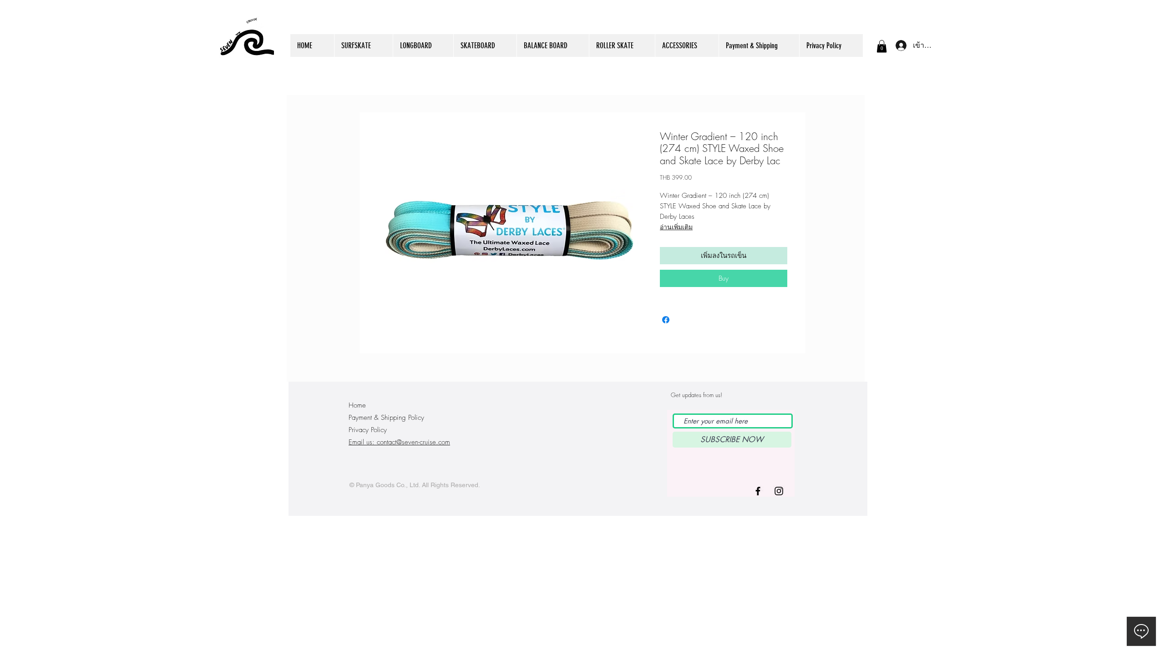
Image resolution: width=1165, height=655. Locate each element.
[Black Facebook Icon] (758, 491)
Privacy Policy (368, 429)
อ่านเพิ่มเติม (676, 226)
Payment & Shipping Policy (386, 417)
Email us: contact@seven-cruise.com (399, 442)
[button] (881, 46)
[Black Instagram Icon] (779, 491)
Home (357, 405)
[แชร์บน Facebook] (665, 319)
